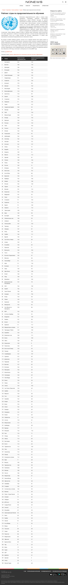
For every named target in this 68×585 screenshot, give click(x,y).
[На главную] (34, 2)
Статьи (21, 5)
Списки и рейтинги (15, 9)
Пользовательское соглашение (60, 571)
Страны (20, 9)
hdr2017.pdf (9, 51)
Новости (28, 5)
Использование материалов (33, 571)
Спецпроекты (36, 5)
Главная (3, 9)
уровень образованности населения (18, 54)
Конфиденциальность (46, 571)
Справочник (45, 5)
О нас (25, 571)
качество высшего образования (34, 54)
